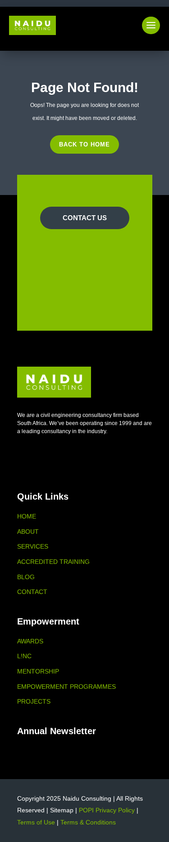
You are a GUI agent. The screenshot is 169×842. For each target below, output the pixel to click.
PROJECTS (33, 701)
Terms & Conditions (88, 822)
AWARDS (30, 641)
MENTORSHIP (38, 671)
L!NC (24, 656)
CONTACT (32, 591)
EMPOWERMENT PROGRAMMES (66, 686)
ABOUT (28, 531)
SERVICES (32, 546)
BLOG (26, 577)
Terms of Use (36, 822)
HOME (26, 516)
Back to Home (84, 144)
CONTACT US (85, 218)
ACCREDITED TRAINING (53, 561)
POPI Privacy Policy (107, 810)
